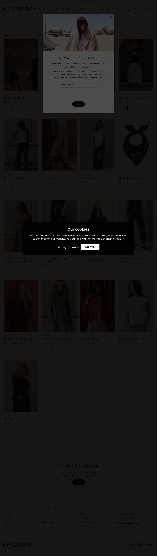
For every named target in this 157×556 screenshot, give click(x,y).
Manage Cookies (68, 247)
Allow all (90, 247)
